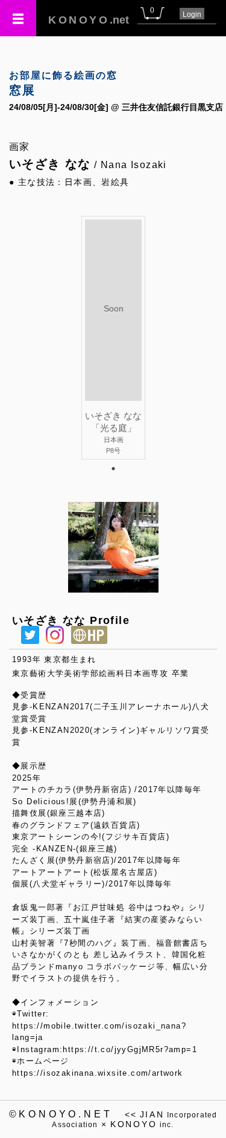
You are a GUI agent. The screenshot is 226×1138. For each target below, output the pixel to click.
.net (88, 20)
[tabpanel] (113, 337)
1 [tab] (113, 469)
